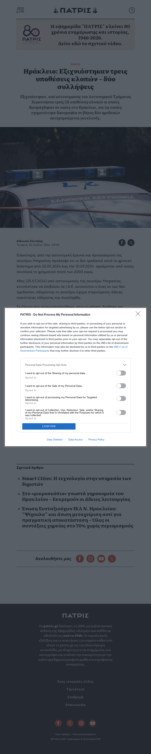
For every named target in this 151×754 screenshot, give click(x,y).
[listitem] (75, 365)
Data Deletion (55, 439)
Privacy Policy (96, 439)
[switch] (121, 373)
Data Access (75, 439)
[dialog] (75, 377)
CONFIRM (49, 426)
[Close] (139, 314)
